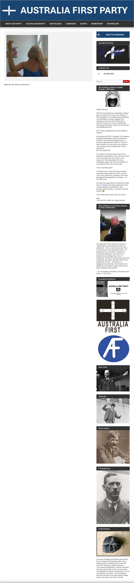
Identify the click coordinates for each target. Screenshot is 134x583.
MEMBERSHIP (97, 24)
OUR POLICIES (56, 24)
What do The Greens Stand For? (17, 85)
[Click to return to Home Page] (113, 37)
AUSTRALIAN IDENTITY (35, 24)
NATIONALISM (113, 24)
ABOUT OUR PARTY (13, 24)
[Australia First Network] (113, 289)
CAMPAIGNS (71, 24)
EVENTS (83, 24)
